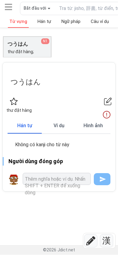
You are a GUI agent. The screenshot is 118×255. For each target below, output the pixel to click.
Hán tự (24, 125)
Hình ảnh (93, 125)
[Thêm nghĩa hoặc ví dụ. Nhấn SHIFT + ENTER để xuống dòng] (57, 179)
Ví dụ (59, 125)
